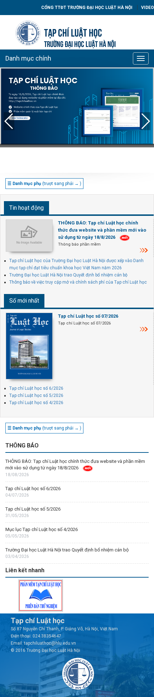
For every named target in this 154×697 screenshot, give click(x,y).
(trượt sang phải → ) (44, 183)
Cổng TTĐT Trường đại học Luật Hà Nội (87, 7)
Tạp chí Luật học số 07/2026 (88, 316)
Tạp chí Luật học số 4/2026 (36, 402)
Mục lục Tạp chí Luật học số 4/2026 (41, 529)
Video (147, 7)
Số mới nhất (24, 300)
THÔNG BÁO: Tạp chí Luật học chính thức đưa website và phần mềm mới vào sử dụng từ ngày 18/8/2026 (102, 230)
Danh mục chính (28, 58)
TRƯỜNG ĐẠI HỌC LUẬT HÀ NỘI (80, 43)
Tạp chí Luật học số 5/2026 (36, 395)
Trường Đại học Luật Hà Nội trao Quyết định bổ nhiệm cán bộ (68, 275)
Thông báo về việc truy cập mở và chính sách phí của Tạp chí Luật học (78, 282)
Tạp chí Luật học (73, 31)
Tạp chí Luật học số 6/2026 (36, 388)
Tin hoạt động (26, 207)
